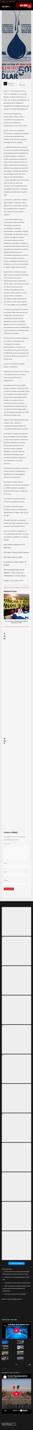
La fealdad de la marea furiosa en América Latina (17, 1283)
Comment (7, 844)
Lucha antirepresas (12, 13)
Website (6, 880)
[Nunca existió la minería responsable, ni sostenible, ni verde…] (16, 606)
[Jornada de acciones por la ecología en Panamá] (20, 1353)
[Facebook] (4, 2)
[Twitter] (7, 2)
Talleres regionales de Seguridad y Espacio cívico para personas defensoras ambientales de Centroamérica (16, 1288)
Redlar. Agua (21, 13)
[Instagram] (14, 2)
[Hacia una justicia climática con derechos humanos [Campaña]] (5, 1347)
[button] (16, 921)
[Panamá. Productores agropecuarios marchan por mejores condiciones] (20, 1358)
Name (6, 863)
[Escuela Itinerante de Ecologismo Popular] (5, 1353)
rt (13, 83)
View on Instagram (17, 1263)
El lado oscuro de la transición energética (15, 1294)
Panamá (23, 85)
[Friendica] (10, 2)
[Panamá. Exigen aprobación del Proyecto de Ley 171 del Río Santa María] (5, 1358)
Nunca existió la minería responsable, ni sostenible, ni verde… (16, 621)
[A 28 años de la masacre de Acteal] (5, 1342)
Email (6, 872)
